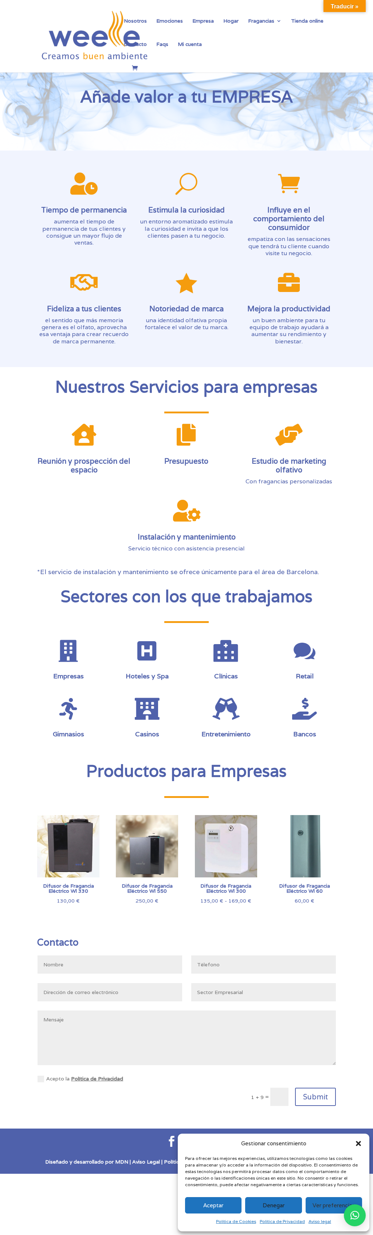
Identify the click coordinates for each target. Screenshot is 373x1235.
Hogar (231, 21)
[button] (358, 1143)
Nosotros (135, 21)
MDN (121, 1161)
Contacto (135, 44)
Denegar (273, 1205)
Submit (315, 1097)
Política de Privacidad (282, 1221)
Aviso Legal (145, 1161)
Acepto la (84, 1078)
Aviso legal (320, 1221)
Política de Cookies (236, 1221)
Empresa (203, 21)
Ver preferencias (334, 1205)
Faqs (162, 44)
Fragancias (261, 21)
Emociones (169, 21)
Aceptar (213, 1205)
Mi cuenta (190, 44)
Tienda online (307, 21)
